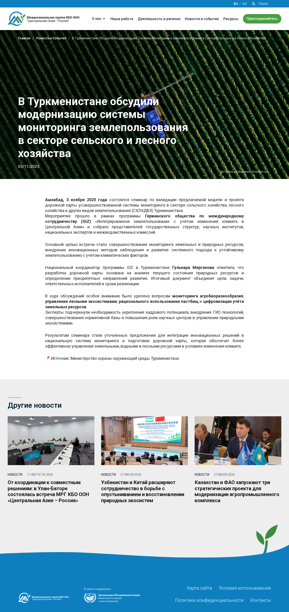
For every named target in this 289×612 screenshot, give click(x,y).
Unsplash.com (260, 171)
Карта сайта (199, 588)
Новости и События (51, 38)
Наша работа (121, 19)
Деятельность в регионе (159, 19)
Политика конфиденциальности (209, 600)
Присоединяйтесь (262, 18)
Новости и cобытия (202, 19)
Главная (24, 38)
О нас (96, 18)
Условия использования (245, 588)
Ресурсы (230, 19)
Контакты (260, 600)
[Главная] (43, 19)
